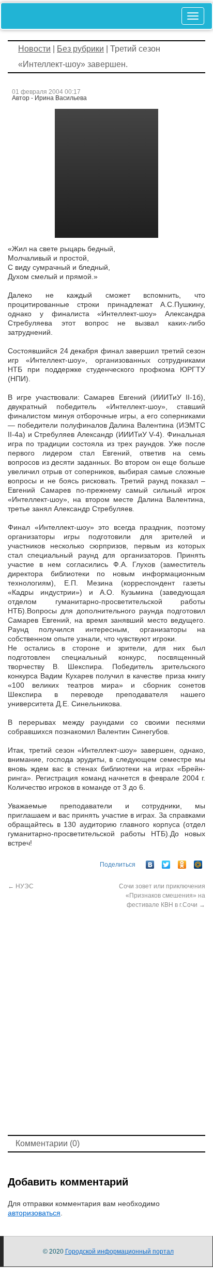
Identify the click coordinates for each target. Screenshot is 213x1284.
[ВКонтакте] (150, 862)
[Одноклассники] (182, 862)
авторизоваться (34, 1213)
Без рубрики (80, 48)
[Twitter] (166, 862)
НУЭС (21, 886)
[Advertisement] (106, 1021)
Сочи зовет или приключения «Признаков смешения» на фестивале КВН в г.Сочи (162, 895)
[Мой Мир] (198, 862)
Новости (34, 48)
